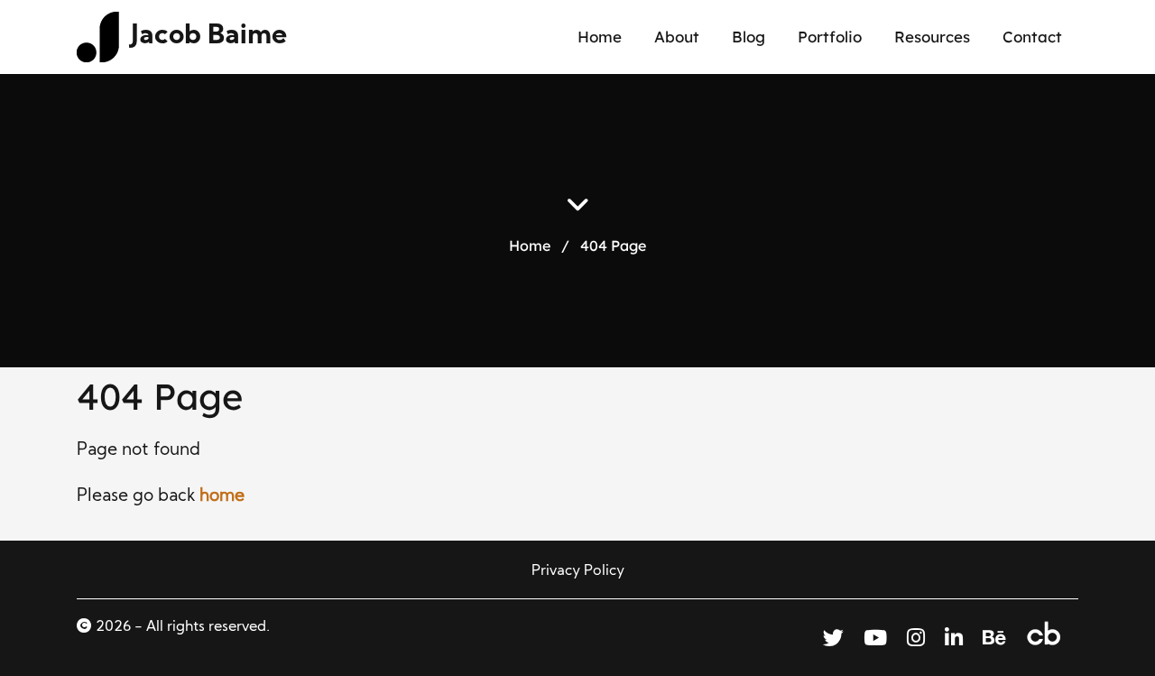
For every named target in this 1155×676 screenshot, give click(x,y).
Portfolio (830, 36)
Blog (748, 36)
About (676, 36)
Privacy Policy (577, 571)
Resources (932, 36)
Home (600, 36)
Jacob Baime (209, 37)
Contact (1032, 36)
